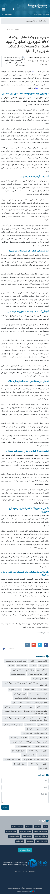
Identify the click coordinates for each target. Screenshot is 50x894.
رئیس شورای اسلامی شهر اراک (36, 742)
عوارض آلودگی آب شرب (39, 737)
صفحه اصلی (42, 21)
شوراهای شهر (22, 665)
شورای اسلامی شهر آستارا (38, 694)
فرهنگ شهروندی (41, 836)
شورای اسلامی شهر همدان (37, 750)
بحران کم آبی (42, 724)
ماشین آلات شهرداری (12, 759)
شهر (45, 826)
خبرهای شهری (42, 670)
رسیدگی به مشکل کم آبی (13, 724)
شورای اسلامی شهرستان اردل (37, 729)
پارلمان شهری (30, 21)
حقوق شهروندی (25, 831)
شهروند (37, 826)
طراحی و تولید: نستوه (23, 891)
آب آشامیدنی (29, 724)
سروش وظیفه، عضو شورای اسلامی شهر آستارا (31, 698)
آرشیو (25, 871)
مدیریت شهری (17, 826)
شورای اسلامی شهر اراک (18, 737)
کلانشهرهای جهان (40, 831)
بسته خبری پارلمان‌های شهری (16, 661)
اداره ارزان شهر (41, 841)
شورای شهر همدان (18, 750)
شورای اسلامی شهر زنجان (38, 763)
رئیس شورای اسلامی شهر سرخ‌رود (35, 759)
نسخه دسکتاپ (25, 850)
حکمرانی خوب (14, 836)
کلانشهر (28, 826)
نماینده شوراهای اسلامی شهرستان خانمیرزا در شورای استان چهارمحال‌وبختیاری (26, 712)
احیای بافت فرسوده (23, 746)
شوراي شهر (43, 665)
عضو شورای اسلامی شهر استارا (36, 702)
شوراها (11, 665)
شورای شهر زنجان (20, 763)
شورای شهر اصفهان (18, 674)
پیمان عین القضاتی (40, 746)
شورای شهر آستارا (20, 694)
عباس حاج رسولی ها (40, 678)
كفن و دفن (43, 768)
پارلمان (32, 661)
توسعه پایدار (27, 836)
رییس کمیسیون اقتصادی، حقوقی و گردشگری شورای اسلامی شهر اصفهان (26, 684)
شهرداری (33, 665)
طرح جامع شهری (28, 755)
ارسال (5, 807)
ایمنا (33, 6)
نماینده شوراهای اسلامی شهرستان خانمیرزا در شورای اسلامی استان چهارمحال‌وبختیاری (26, 719)
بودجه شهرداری (29, 689)
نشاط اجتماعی (11, 831)
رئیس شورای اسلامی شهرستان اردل (34, 733)
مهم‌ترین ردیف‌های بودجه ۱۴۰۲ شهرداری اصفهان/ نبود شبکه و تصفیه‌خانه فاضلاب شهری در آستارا (27, 44)
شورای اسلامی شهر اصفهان (37, 674)
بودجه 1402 (43, 689)
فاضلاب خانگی (42, 707)
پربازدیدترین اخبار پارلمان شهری (23, 670)
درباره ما (32, 871)
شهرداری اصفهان (15, 689)
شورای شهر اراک (16, 742)
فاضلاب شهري (17, 702)
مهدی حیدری (42, 755)
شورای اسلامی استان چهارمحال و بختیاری (19, 707)
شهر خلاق (19, 841)
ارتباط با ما (18, 871)
